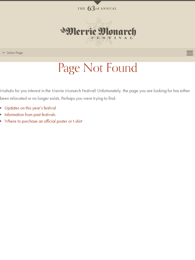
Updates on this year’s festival (30, 108)
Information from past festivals (30, 114)
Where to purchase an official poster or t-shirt (43, 121)
